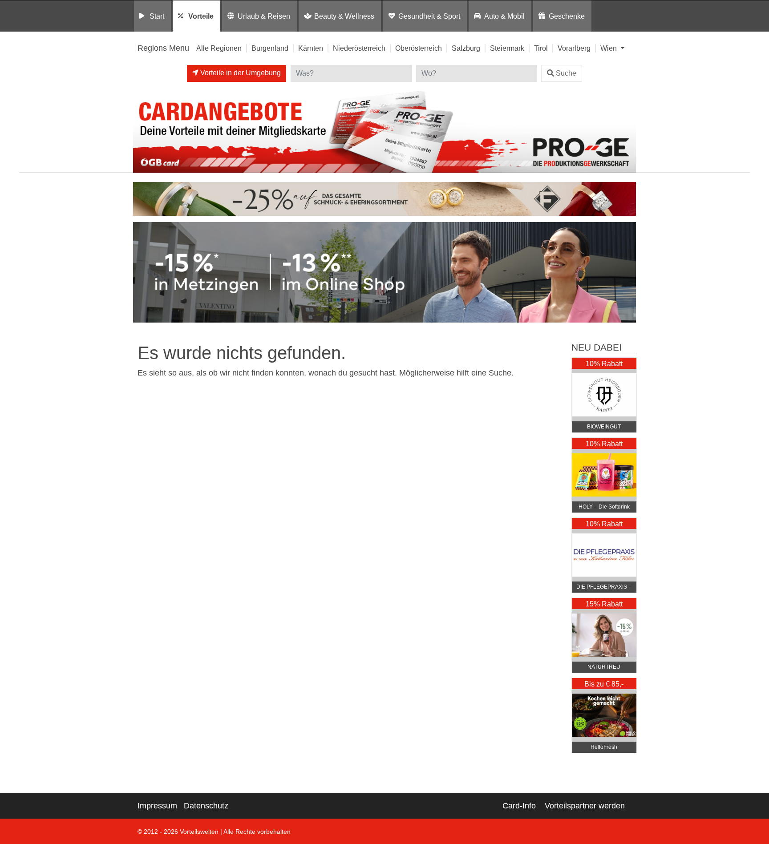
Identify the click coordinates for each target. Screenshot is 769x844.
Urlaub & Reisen (264, 16)
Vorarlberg (574, 48)
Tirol (541, 48)
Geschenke (567, 16)
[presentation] (141, 274)
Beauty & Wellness (344, 16)
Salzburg (466, 48)
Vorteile (201, 16)
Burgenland (269, 48)
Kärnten (310, 48)
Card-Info (519, 805)
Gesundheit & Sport (429, 16)
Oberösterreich (418, 48)
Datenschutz (206, 805)
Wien (609, 48)
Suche (566, 73)
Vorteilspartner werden (585, 805)
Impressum (157, 805)
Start (157, 16)
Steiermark (507, 48)
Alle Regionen (219, 48)
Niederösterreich (359, 48)
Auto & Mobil (504, 16)
